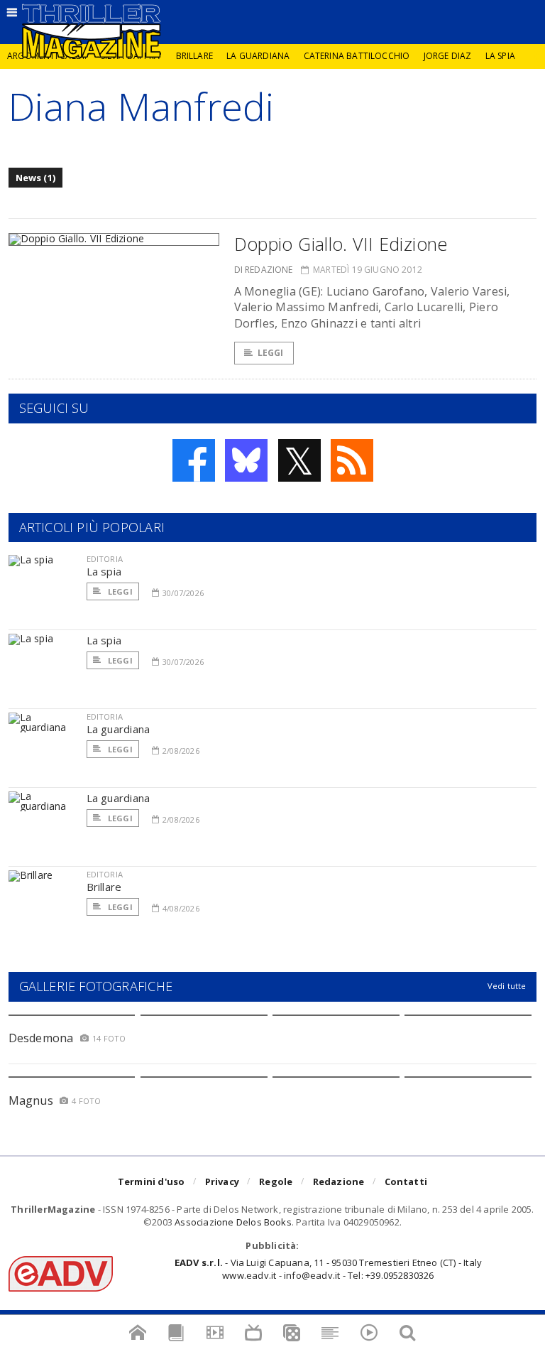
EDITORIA (105, 559)
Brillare (194, 56)
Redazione (339, 1181)
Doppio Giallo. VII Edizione (341, 244)
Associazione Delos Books (233, 1222)
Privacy (222, 1181)
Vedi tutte (507, 985)
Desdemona (41, 1038)
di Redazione (263, 270)
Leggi (271, 353)
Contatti (406, 1181)
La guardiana (258, 56)
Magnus (31, 1100)
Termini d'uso (151, 1181)
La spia (500, 56)
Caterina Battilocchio (357, 56)
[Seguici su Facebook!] (194, 460)
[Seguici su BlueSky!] (246, 460)
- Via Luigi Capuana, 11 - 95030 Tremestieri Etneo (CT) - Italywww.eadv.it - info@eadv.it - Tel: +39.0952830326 (328, 1269)
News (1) (36, 177)
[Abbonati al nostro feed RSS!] (352, 460)
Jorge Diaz (448, 56)
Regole (275, 1181)
